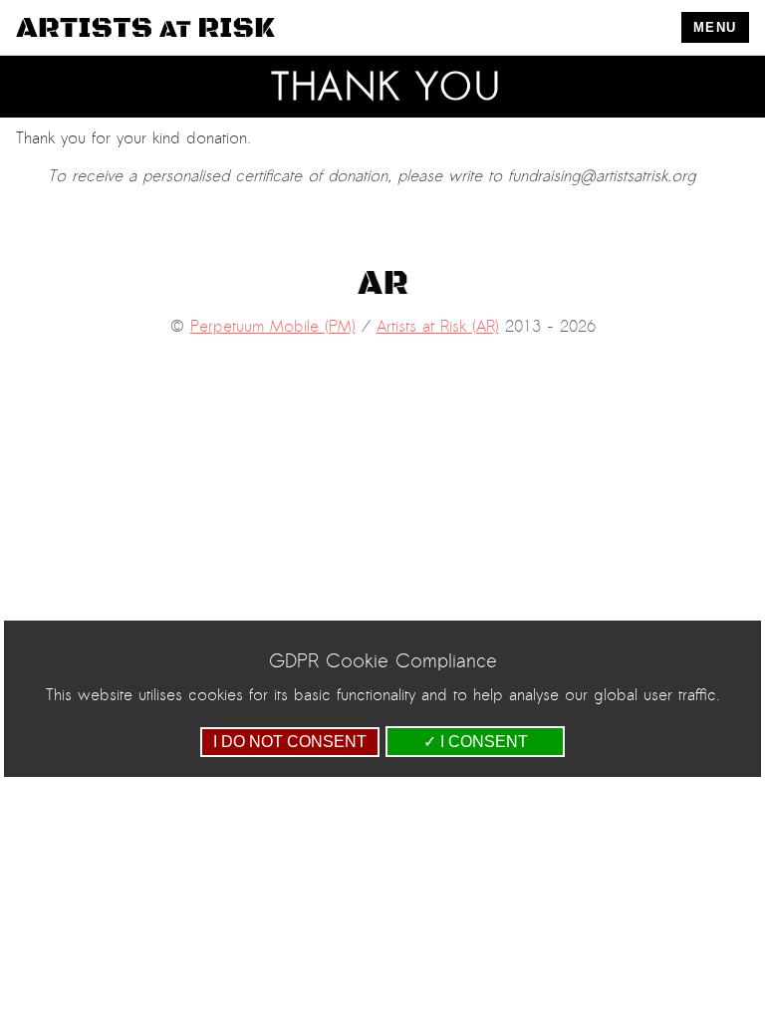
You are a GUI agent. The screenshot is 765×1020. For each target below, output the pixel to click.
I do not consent (290, 741)
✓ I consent (475, 741)
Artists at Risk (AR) (438, 327)
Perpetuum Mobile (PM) (273, 327)
